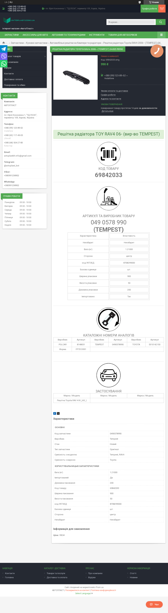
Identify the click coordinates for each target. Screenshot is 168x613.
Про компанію (11, 62)
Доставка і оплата (13, 79)
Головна (9, 577)
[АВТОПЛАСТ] (18, 20)
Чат (157, 604)
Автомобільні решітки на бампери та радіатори (75, 43)
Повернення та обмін (14, 85)
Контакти (9, 73)
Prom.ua (100, 587)
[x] (58, 414)
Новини (133, 577)
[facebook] (54, 414)
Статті (133, 573)
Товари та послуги (56, 573)
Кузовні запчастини (36, 43)
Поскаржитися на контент (77, 590)
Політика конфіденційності (103, 590)
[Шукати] (161, 22)
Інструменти (96, 35)
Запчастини (11, 35)
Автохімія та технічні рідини (68, 35)
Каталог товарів (12, 56)
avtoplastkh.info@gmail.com (18, 156)
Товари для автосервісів (122, 35)
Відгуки (7, 68)
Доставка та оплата (57, 577)
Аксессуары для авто (35, 35)
